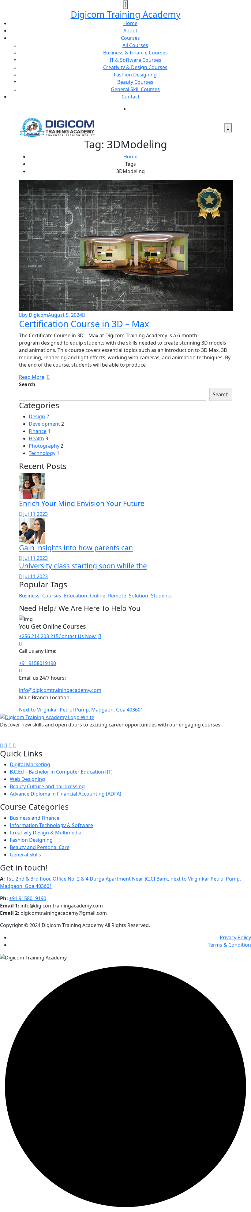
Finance (38, 431)
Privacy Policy (235, 937)
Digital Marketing (30, 764)
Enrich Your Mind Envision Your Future (81, 503)
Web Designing (27, 779)
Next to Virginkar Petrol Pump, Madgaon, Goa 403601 (81, 709)
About (130, 30)
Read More (31, 377)
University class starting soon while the (83, 566)
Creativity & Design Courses (135, 67)
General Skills (25, 854)
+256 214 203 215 (38, 636)
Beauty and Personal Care (39, 847)
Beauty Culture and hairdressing (47, 786)
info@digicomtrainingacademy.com (60, 690)
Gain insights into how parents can (76, 547)
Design (37, 416)
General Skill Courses (135, 89)
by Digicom (35, 315)
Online (97, 595)
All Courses (135, 45)
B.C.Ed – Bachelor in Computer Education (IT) (61, 771)
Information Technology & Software (51, 825)
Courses (130, 38)
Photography (44, 445)
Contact (131, 96)
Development (44, 423)
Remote (117, 595)
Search (27, 384)
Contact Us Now (77, 636)
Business (29, 595)
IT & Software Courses (135, 60)
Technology (42, 453)
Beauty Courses (135, 82)
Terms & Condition (229, 944)
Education (75, 595)
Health (36, 438)
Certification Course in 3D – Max (84, 324)
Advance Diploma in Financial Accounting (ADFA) (65, 793)
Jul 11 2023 (35, 514)
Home (130, 23)
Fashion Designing (135, 74)
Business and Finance (34, 818)
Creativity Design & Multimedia (45, 832)
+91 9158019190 (37, 663)
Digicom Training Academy (126, 14)
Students (161, 595)
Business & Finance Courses (135, 52)
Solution (138, 595)
